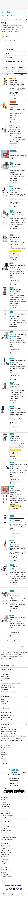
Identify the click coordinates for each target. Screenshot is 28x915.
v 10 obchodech (13, 94)
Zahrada (3, 759)
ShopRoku (3, 872)
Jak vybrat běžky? (5, 718)
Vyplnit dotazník (14, 785)
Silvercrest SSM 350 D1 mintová (17, 314)
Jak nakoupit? (4, 824)
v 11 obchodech (13, 143)
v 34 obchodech (13, 558)
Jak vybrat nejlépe (6, 713)
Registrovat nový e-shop (7, 848)
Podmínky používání (6, 804)
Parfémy (3, 750)
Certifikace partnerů (6, 876)
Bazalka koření (4, 690)
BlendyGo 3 (12, 488)
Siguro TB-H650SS (14, 436)
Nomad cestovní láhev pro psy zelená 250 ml (11, 740)
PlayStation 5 (4, 754)
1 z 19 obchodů (13, 257)
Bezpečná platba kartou (7, 837)
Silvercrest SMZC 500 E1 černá (17, 265)
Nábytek (3, 761)
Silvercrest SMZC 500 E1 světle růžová (14, 626)
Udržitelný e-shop (5, 881)
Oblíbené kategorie (7, 669)
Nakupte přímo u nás (6, 830)
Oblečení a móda (5, 763)
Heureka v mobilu (5, 826)
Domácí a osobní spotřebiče (13, 20)
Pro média (3, 809)
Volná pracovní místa (6, 806)
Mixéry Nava (4, 706)
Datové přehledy (5, 857)
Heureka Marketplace (6, 852)
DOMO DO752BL (13, 104)
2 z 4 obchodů (12, 456)
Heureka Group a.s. (17, 893)
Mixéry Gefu (4, 699)
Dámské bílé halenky (6, 685)
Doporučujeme (5, 745)
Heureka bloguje (5, 811)
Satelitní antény (5, 676)
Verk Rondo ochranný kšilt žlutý (8, 729)
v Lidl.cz (11, 277)
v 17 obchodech (13, 228)
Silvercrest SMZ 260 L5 (15, 408)
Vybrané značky (5, 697)
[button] (3, 195)
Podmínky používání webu (18, 895)
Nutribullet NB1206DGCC (15, 127)
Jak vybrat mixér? (14, 153)
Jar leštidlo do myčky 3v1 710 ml (8, 734)
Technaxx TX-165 (5, 727)
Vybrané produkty (6, 724)
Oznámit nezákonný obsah (7, 815)
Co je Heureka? (4, 800)
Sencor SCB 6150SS (14, 237)
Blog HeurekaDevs (5, 813)
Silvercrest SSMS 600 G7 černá (17, 360)
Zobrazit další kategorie (14, 61)
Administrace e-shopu (6, 846)
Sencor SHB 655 (13, 567)
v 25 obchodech (13, 582)
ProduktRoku (4, 874)
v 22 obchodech (13, 204)
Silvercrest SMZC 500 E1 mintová (17, 334)
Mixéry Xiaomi (4, 701)
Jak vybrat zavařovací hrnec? (8, 715)
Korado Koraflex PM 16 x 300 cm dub (9, 732)
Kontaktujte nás (14, 780)
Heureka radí (4, 828)
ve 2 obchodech (13, 326)
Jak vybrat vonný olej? (6, 720)
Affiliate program (5, 859)
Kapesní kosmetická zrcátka (8, 687)
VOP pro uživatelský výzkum (8, 839)
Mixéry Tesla (4, 704)
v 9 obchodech (12, 117)
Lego (2, 757)
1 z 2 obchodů (12, 504)
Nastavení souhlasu (6, 833)
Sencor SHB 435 (13, 542)
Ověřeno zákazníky (5, 870)
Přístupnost (4, 817)
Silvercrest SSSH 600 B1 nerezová (18, 464)
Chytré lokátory (5, 674)
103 (22, 647)
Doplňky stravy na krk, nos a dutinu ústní (11, 683)
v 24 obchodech (13, 608)
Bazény (3, 752)
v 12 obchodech (13, 180)
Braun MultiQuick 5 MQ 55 (15, 213)
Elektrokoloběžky (5, 679)
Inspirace (3, 879)
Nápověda (3, 863)
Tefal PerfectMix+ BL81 (15, 289)
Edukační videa (4, 861)
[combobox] (14, 15)
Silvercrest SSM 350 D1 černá (16, 518)
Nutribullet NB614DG (14, 385)
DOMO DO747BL (13, 80)
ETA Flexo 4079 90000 (15, 165)
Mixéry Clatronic (5, 708)
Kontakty (3, 802)
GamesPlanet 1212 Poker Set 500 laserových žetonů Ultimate (14, 738)
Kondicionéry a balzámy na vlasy (8, 672)
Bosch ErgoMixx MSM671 (15, 188)
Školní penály (4, 681)
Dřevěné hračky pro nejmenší (8, 692)
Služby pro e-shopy (5, 850)
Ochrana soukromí (5, 835)
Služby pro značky (5, 855)
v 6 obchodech (12, 400)
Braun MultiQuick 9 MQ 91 (15, 593)
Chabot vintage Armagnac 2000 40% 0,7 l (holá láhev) (13, 736)
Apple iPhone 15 (5, 748)
